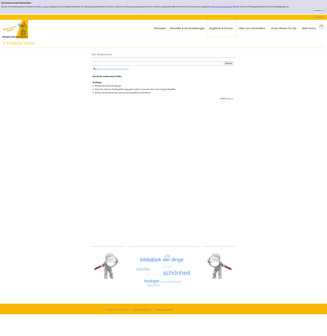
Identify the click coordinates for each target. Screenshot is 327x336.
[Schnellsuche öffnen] (321, 26)
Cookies (45, 6)
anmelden (319, 17)
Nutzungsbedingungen (164, 309)
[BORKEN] (15, 29)
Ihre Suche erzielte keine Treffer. (107, 76)
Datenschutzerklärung (222, 6)
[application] (221, 28)
